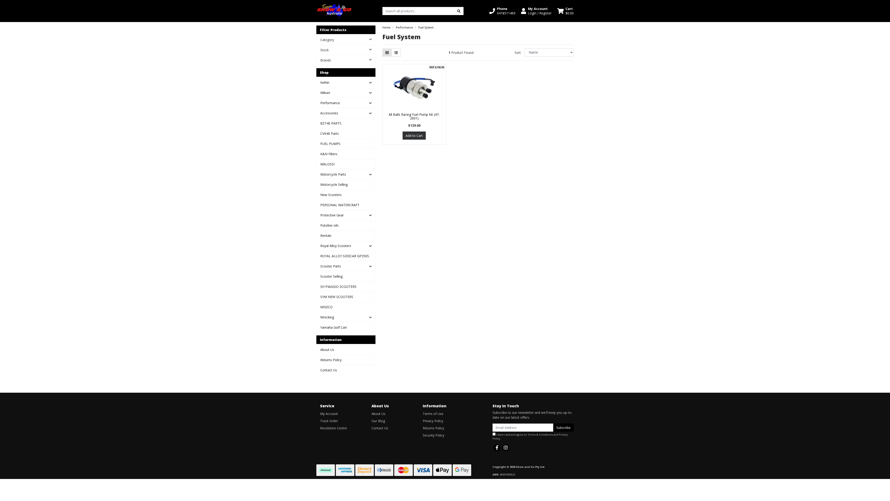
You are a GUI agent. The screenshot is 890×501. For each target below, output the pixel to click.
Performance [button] (330, 103)
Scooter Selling (331, 276)
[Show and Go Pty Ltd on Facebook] (496, 447)
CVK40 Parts (329, 133)
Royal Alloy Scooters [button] (335, 246)
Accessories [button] (329, 113)
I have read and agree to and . (530, 436)
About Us (327, 349)
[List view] (396, 52)
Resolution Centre (333, 428)
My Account (329, 413)
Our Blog (378, 421)
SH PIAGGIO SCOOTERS (338, 286)
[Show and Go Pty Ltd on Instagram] (505, 447)
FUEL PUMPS (330, 143)
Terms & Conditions (540, 434)
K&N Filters (328, 154)
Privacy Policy (433, 421)
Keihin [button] (324, 82)
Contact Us (328, 370)
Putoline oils (329, 225)
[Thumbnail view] (387, 52)
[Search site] (459, 11)
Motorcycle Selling (334, 184)
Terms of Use (433, 413)
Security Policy (433, 435)
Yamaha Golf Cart (333, 327)
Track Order (329, 421)
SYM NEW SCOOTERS (336, 297)
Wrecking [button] (327, 317)
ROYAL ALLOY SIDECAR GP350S (344, 256)
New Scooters (331, 195)
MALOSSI (327, 164)
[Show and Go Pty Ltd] (334, 10)
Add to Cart (414, 135)
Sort (518, 52)
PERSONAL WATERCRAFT (339, 205)
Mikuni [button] (325, 92)
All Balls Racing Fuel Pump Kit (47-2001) (414, 116)
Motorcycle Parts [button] (333, 174)
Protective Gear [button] (332, 215)
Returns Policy (331, 360)
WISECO (326, 307)
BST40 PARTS (330, 123)
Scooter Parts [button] (330, 266)
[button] (502, 11)
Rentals (325, 235)
